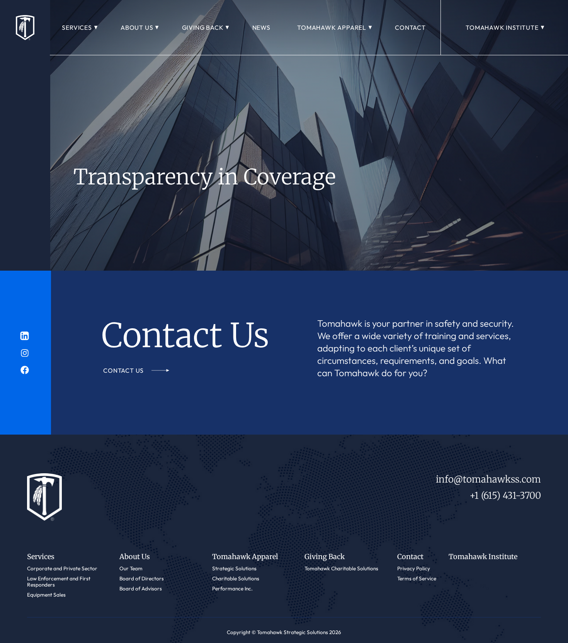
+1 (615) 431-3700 (505, 495)
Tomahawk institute (502, 27)
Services (77, 27)
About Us (137, 27)
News (261, 27)
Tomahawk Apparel (331, 27)
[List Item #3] (25, 336)
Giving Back (203, 27)
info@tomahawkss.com (488, 479)
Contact (410, 27)
